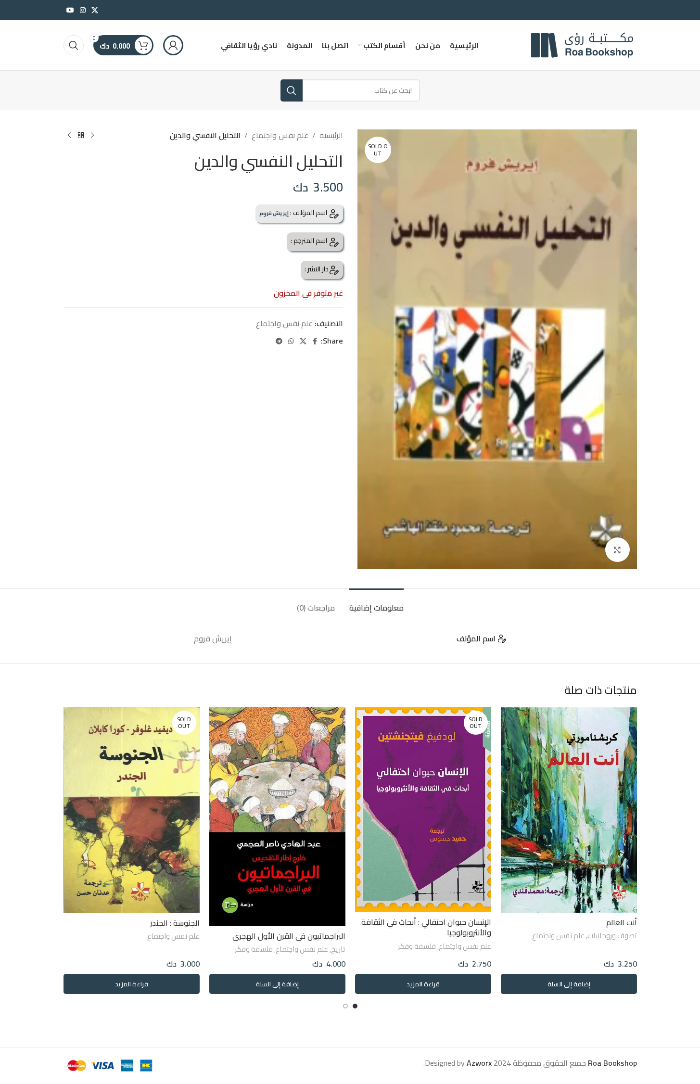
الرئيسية (331, 135)
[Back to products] (81, 135)
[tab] (376, 603)
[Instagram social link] (83, 10)
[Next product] (69, 135)
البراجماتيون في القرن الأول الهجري (288, 936)
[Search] (74, 45)
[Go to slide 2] (345, 1006)
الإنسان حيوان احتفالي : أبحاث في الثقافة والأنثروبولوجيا (426, 927)
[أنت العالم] (569, 810)
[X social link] (95, 10)
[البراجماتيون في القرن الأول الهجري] (277, 816)
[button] (569, 984)
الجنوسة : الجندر (175, 923)
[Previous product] (92, 135)
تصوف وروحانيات (612, 936)
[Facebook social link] (315, 341)
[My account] (173, 45)
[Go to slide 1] (355, 1006)
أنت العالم (621, 922)
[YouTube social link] (70, 10)
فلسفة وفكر (417, 946)
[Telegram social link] (279, 341)
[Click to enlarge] (617, 549)
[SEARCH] (291, 90)
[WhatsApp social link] (291, 341)
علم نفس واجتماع (280, 135)
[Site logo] (577, 44)
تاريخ (338, 949)
